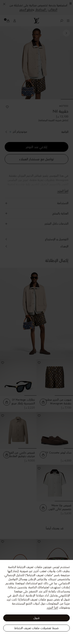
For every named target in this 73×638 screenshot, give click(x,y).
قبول (36, 618)
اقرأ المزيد (52, 607)
